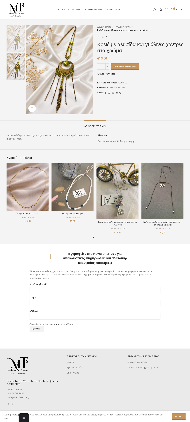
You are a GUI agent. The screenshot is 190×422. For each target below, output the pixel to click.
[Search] (161, 10)
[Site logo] (15, 9)
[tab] (95, 124)
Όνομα (33, 297)
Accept (179, 416)
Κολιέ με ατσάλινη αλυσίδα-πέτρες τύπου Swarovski (117, 223)
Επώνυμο (34, 311)
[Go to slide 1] (93, 237)
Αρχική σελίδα (104, 27)
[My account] (155, 10)
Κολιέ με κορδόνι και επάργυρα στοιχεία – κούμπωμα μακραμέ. (162, 223)
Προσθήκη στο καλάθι (125, 66)
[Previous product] (99, 37)
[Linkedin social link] (116, 93)
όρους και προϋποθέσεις (61, 324)
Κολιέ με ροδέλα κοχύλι (72, 213)
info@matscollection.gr (19, 397)
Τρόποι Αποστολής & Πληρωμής (143, 367)
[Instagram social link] (12, 404)
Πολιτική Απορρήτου (138, 362)
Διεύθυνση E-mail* (38, 284)
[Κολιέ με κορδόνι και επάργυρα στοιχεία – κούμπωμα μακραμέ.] (162, 191)
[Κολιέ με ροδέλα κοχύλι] (73, 187)
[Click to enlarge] (32, 108)
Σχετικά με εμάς (74, 367)
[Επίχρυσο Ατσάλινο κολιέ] (28, 187)
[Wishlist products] (167, 10)
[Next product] (106, 37)
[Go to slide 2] (96, 237)
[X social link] (109, 93)
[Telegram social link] (120, 93)
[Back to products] (102, 37)
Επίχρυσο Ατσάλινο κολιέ (27, 213)
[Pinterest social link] (113, 93)
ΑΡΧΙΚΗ (70, 362)
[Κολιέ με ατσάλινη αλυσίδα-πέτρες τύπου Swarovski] (117, 191)
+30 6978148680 (16, 393)
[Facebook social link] (105, 93)
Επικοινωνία (73, 373)
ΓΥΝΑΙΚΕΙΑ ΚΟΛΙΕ (123, 27)
